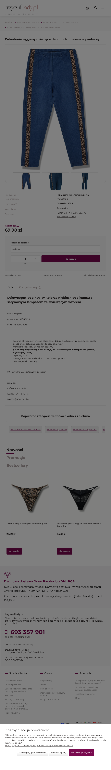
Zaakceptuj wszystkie (81, 752)
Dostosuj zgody (58, 752)
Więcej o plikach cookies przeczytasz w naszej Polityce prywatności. (39, 745)
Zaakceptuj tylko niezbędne (33, 752)
